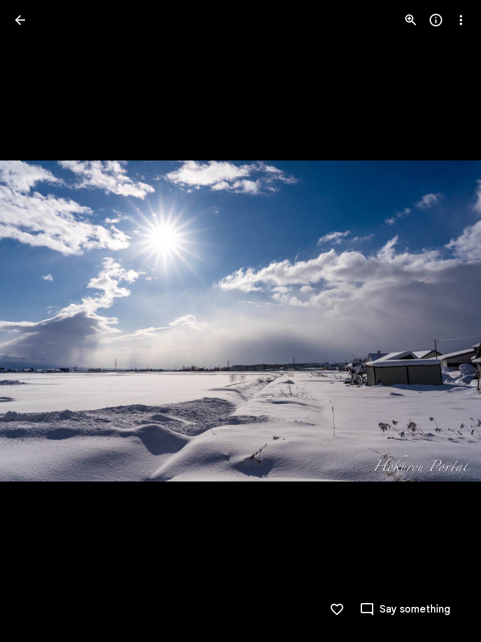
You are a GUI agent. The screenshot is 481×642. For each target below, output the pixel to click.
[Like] (336, 609)
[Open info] (435, 20)
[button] (35, 321)
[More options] (460, 20)
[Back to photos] (20, 20)
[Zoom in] (410, 20)
